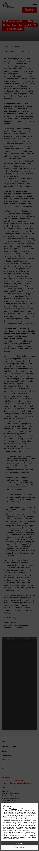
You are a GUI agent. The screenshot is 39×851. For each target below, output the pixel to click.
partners (14, 809)
